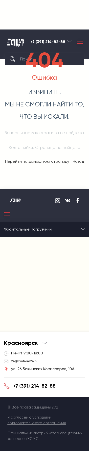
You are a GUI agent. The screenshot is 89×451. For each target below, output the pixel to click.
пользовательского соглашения (36, 423)
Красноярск (69, 41)
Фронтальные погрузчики (28, 229)
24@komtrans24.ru (24, 361)
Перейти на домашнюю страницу (37, 161)
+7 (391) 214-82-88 (34, 386)
